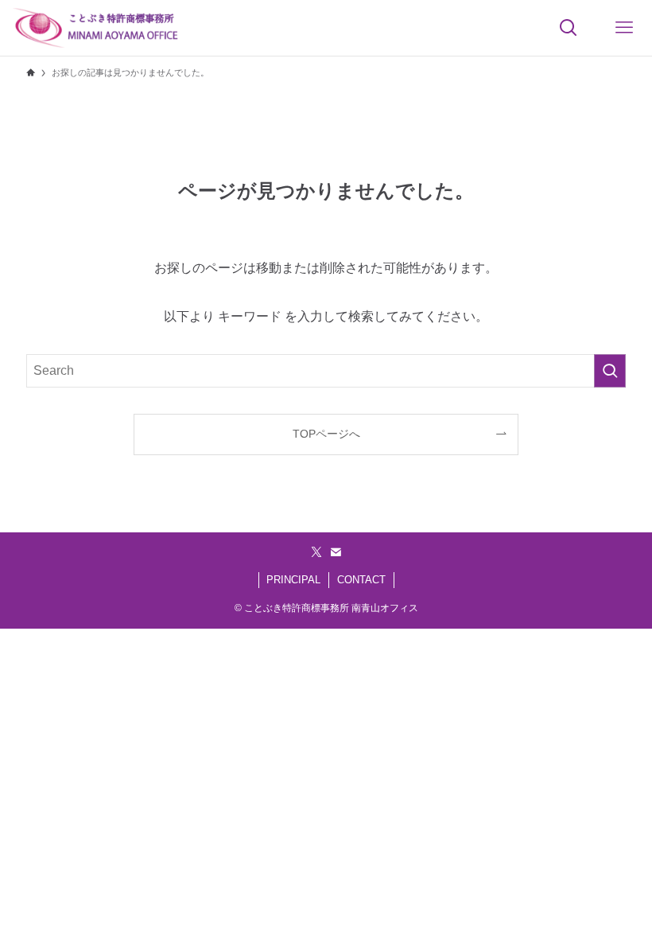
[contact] (335, 552)
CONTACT (361, 580)
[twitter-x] (316, 552)
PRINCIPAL (293, 580)
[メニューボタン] (624, 28)
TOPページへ (326, 433)
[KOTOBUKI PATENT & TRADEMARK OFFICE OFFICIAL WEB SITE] (96, 28)
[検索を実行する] (610, 371)
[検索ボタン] (568, 28)
